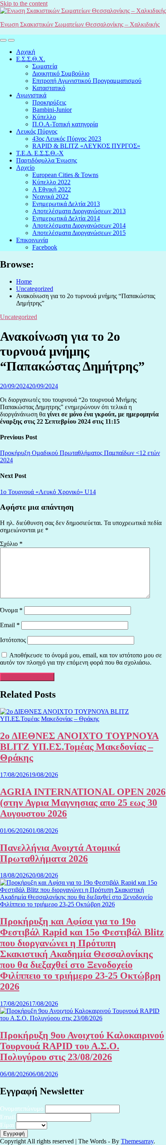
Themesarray (137, 1141)
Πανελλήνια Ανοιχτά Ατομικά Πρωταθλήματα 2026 (60, 853)
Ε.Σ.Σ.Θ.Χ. (30, 59)
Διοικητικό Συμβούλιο (60, 73)
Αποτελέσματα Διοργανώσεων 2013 (79, 211)
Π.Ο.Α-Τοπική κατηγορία (65, 124)
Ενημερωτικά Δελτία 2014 (66, 218)
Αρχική (25, 51)
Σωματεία (44, 66)
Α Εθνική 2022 (51, 189)
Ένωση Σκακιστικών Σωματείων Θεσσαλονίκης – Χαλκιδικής (80, 24)
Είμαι (7, 1125)
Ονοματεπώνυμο (22, 1108)
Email (10, 625)
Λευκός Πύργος (36, 131)
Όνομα (11, 610)
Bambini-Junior (52, 109)
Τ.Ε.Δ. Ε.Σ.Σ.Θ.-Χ (40, 153)
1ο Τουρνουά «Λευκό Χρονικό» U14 (48, 491)
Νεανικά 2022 (50, 196)
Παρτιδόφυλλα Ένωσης (46, 160)
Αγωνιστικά (31, 95)
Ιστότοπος (13, 639)
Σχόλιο (11, 543)
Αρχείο (25, 167)
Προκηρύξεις (49, 102)
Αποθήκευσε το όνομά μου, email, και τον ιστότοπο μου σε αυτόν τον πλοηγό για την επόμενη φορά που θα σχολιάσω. (81, 659)
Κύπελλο (44, 116)
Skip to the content (24, 3)
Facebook (44, 247)
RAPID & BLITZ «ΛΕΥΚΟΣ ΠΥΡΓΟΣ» (86, 145)
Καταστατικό (48, 87)
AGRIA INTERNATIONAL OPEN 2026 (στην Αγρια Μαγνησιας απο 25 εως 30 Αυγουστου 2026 (83, 803)
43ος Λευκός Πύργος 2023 (66, 138)
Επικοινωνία (32, 240)
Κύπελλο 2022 (51, 182)
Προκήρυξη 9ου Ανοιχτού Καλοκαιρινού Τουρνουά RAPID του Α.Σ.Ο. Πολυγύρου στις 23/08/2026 (82, 1046)
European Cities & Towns (65, 174)
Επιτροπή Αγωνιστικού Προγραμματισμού (86, 80)
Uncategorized (18, 316)
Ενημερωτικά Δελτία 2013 (66, 203)
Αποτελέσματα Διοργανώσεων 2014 (79, 225)
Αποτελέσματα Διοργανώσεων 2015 (79, 232)
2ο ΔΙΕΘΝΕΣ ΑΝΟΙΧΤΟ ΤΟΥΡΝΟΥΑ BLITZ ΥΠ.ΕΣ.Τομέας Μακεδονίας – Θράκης (79, 747)
